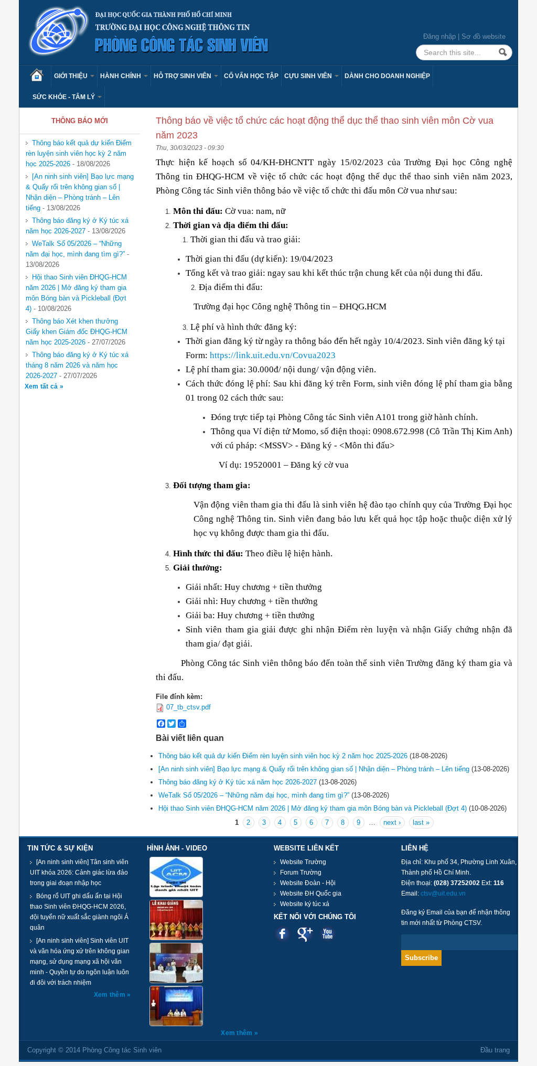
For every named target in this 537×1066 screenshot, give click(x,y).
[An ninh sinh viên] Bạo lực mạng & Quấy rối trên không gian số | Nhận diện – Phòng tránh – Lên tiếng (80, 192)
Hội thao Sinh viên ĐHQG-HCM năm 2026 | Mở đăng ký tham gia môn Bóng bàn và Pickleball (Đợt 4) (76, 293)
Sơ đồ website (483, 36)
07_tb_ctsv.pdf (188, 707)
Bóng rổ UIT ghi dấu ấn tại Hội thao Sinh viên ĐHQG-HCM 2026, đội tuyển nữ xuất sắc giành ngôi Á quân (79, 911)
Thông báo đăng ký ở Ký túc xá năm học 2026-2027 (77, 226)
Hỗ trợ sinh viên (183, 76)
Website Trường (303, 862)
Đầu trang (495, 1050)
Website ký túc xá (304, 904)
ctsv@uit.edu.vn (443, 893)
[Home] (148, 32)
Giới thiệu (71, 76)
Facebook (282, 933)
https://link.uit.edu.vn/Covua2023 (273, 355)
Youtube (327, 933)
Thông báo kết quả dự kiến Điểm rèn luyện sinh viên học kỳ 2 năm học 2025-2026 (79, 153)
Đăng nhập (439, 36)
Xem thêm (110, 994)
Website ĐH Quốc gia (310, 893)
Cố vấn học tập (251, 76)
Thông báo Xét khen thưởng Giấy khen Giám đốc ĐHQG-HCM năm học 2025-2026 (76, 331)
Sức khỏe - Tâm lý (64, 97)
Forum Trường (300, 872)
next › (392, 822)
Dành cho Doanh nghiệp (387, 76)
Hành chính (121, 76)
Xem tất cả (42, 386)
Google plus (305, 933)
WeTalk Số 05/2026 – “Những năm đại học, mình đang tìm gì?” (75, 249)
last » (421, 822)
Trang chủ (40, 76)
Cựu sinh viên (309, 76)
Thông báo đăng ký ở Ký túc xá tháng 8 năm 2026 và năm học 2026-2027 (77, 365)
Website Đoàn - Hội (308, 883)
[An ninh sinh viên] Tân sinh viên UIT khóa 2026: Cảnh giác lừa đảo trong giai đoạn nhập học (79, 872)
